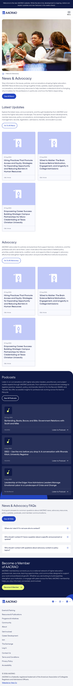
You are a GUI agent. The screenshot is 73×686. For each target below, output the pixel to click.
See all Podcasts (10, 398)
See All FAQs (8, 519)
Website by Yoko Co (9, 683)
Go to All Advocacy (11, 261)
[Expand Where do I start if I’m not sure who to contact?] (36, 528)
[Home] (3, 73)
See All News (9, 96)
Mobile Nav (69, 12)
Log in (4, 648)
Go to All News (9, 126)
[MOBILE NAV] (69, 12)
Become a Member (11, 587)
